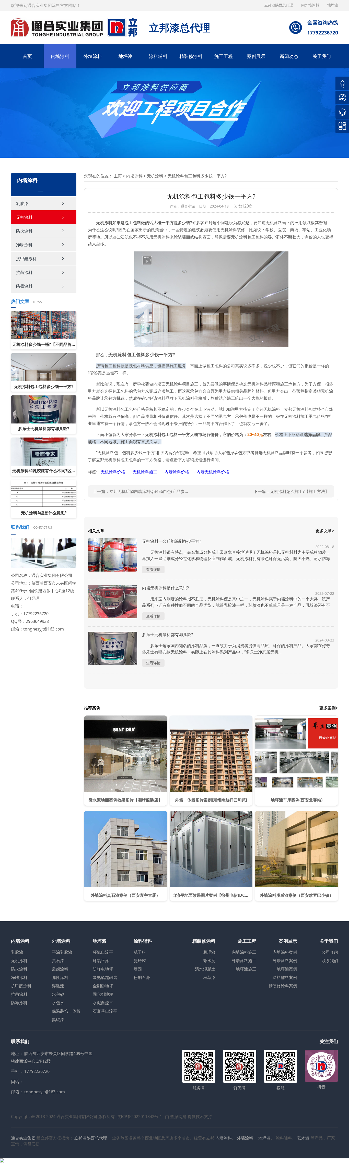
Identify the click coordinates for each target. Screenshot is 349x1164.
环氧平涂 (101, 960)
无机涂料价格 (113, 472)
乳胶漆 (22, 203)
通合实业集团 (23, 1138)
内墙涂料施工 (244, 952)
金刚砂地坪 (103, 986)
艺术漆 (303, 1138)
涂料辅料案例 (285, 977)
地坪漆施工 (246, 969)
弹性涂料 (60, 977)
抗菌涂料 (24, 272)
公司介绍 (330, 952)
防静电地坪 (103, 969)
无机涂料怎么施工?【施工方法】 (299, 491)
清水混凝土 (205, 969)
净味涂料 (24, 245)
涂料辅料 (158, 56)
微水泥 (209, 960)
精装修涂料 (190, 56)
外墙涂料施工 (244, 960)
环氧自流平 (103, 952)
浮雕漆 (58, 986)
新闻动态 (289, 56)
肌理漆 (209, 952)
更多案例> (328, 708)
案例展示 (256, 56)
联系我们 (330, 960)
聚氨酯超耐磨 (105, 977)
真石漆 (58, 960)
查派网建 (178, 1116)
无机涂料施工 (145, 472)
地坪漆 (125, 56)
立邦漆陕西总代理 (279, 5)
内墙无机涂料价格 (212, 472)
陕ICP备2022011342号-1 (139, 1116)
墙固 (138, 969)
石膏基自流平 (105, 1011)
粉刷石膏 (142, 977)
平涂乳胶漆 (62, 952)
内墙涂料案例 (285, 952)
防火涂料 (24, 231)
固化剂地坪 (103, 994)
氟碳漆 (58, 1019)
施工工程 (223, 56)
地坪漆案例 (287, 969)
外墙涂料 (93, 56)
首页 (27, 56)
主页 (118, 176)
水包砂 (58, 994)
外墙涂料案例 (285, 960)
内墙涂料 (60, 56)
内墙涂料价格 (177, 472)
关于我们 (321, 56)
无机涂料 (24, 217)
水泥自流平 (103, 1002)
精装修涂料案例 (283, 986)
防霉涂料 (24, 286)
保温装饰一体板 (66, 1011)
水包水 (58, 1002)
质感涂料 (60, 969)
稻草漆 (209, 977)
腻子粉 (140, 952)
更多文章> (325, 531)
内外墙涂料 (310, 5)
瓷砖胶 (140, 960)
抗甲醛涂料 (26, 258)
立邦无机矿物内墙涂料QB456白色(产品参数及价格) (149, 491)
